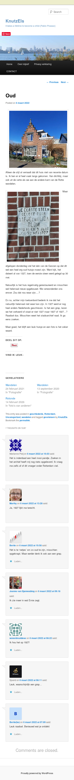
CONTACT (11, 71)
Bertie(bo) (15, 722)
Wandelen (11, 385)
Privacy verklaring (43, 63)
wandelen (26, 417)
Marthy (13, 503)
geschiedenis (36, 413)
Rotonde (10, 398)
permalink (25, 420)
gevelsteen (49, 417)
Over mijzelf (23, 63)
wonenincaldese (18, 638)
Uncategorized (13, 417)
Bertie (13, 545)
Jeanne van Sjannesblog (22, 591)
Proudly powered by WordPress (37, 773)
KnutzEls (15, 21)
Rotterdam (49, 413)
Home (9, 63)
